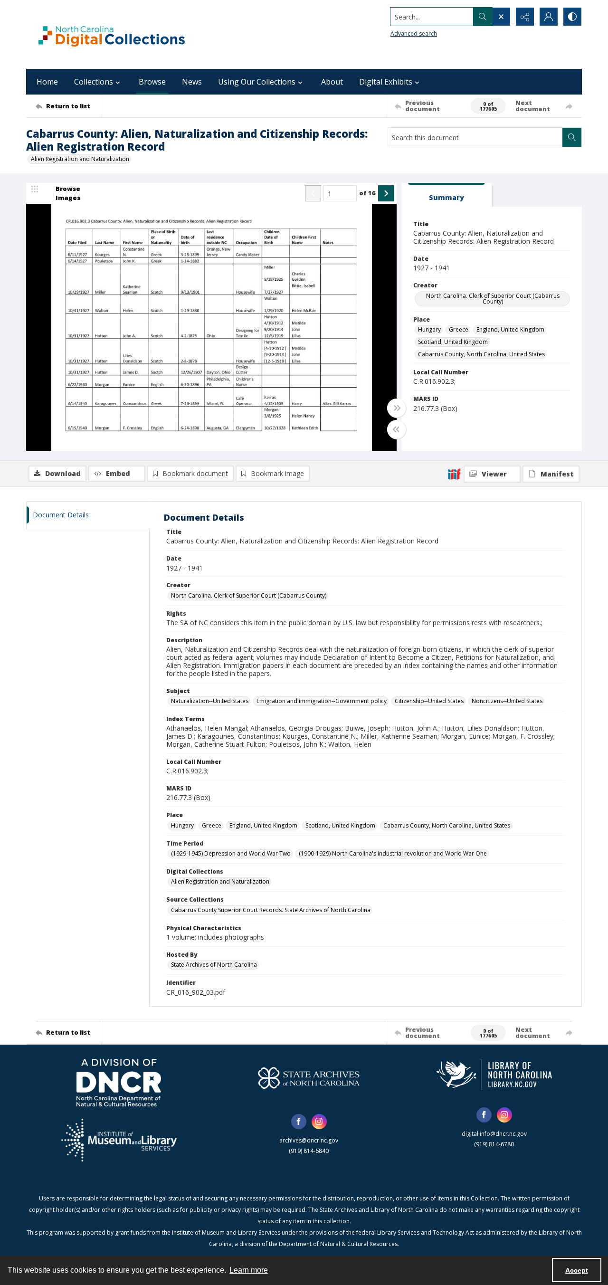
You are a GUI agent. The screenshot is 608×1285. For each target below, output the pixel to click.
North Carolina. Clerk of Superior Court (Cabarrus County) (493, 298)
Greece (458, 329)
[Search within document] (571, 137)
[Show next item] (386, 193)
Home (47, 81)
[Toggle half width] (396, 429)
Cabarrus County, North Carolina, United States (481, 354)
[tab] (446, 195)
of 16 (367, 193)
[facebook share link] (298, 1121)
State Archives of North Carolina (214, 965)
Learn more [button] (248, 1270)
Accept (576, 1270)
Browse (152, 81)
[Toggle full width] (396, 408)
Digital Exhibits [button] (385, 81)
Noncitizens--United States (507, 701)
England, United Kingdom (510, 329)
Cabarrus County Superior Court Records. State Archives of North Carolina (270, 910)
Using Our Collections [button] (256, 81)
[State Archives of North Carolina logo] (309, 1078)
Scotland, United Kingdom (453, 342)
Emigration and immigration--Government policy (321, 701)
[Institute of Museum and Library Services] (119, 1140)
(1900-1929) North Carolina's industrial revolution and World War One (393, 853)
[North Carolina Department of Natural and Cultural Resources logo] (118, 1082)
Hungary (429, 329)
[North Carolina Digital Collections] (112, 34)
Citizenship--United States (429, 701)
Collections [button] (93, 81)
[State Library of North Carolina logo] (494, 1074)
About (332, 81)
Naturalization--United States (209, 701)
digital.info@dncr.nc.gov (494, 1134)
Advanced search (413, 33)
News (192, 81)
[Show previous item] (313, 193)
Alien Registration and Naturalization (80, 159)
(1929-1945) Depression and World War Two (231, 853)
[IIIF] (454, 474)
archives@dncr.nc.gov (308, 1140)
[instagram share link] (319, 1121)
